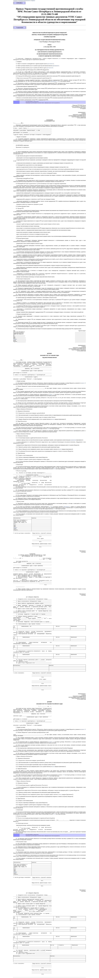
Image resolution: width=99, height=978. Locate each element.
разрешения (73, 440)
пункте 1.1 (51, 394)
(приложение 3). (49, 67)
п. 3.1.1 (51, 506)
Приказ (33, 0)
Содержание (19, 27)
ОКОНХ (15, 339)
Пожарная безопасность (24, 0)
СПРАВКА (19, 3)
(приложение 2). (55, 65)
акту (53, 419)
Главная (15, 0)
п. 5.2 (63, 427)
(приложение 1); (50, 63)
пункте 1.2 (83, 383)
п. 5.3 (48, 428)
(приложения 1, (54, 81)
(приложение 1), (67, 506)
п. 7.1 (54, 508)
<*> (41, 581)
